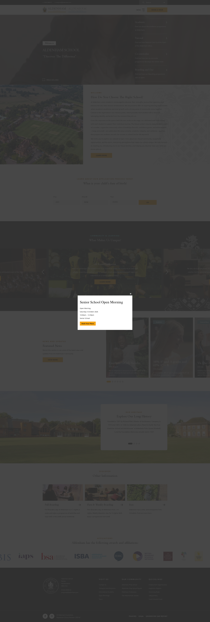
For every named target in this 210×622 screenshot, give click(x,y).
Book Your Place (88, 324)
